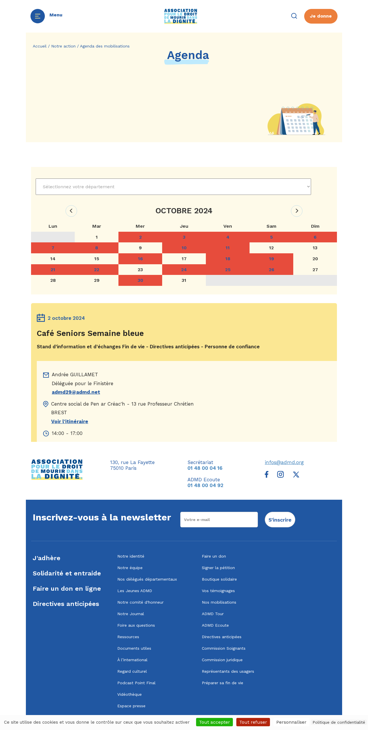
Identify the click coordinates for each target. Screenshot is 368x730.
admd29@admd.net (76, 392)
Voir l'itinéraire (69, 421)
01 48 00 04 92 (205, 485)
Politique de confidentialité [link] (339, 722)
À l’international (132, 659)
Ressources (128, 636)
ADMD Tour (213, 613)
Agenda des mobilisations (105, 46)
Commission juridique (222, 659)
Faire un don (214, 556)
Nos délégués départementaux (147, 579)
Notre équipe (130, 567)
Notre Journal (130, 613)
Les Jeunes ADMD (134, 590)
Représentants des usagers (228, 671)
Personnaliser (291, 722)
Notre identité (130, 556)
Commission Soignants (224, 648)
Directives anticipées (66, 603)
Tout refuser (253, 722)
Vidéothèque (129, 694)
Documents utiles (134, 648)
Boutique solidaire (219, 579)
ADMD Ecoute (215, 625)
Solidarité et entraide (67, 573)
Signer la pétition (218, 567)
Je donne (321, 16)
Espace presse (131, 706)
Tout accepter (214, 722)
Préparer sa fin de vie (222, 682)
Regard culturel (132, 671)
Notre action (63, 46)
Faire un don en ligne (67, 588)
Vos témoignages (218, 590)
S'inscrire (280, 520)
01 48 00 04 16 (205, 468)
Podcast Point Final (136, 682)
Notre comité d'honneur (140, 602)
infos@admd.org (284, 462)
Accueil (40, 46)
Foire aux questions (136, 625)
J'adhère (46, 558)
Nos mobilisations (219, 602)
